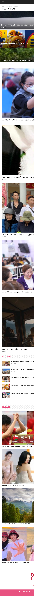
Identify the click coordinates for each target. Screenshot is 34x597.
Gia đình (28, 591)
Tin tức (23, 591)
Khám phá (8, 6)
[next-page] (5, 566)
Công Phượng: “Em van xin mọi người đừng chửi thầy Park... (17, 446)
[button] (2, 2)
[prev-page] (3, 566)
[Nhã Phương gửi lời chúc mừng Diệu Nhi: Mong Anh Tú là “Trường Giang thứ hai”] (6, 379)
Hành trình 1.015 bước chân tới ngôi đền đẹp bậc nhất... (16, 524)
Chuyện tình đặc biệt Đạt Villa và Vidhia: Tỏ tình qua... (16, 562)
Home (3, 6)
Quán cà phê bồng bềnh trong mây (14, 349)
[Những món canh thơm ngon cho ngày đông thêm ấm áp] (6, 387)
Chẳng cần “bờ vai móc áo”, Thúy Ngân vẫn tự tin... (15, 485)
